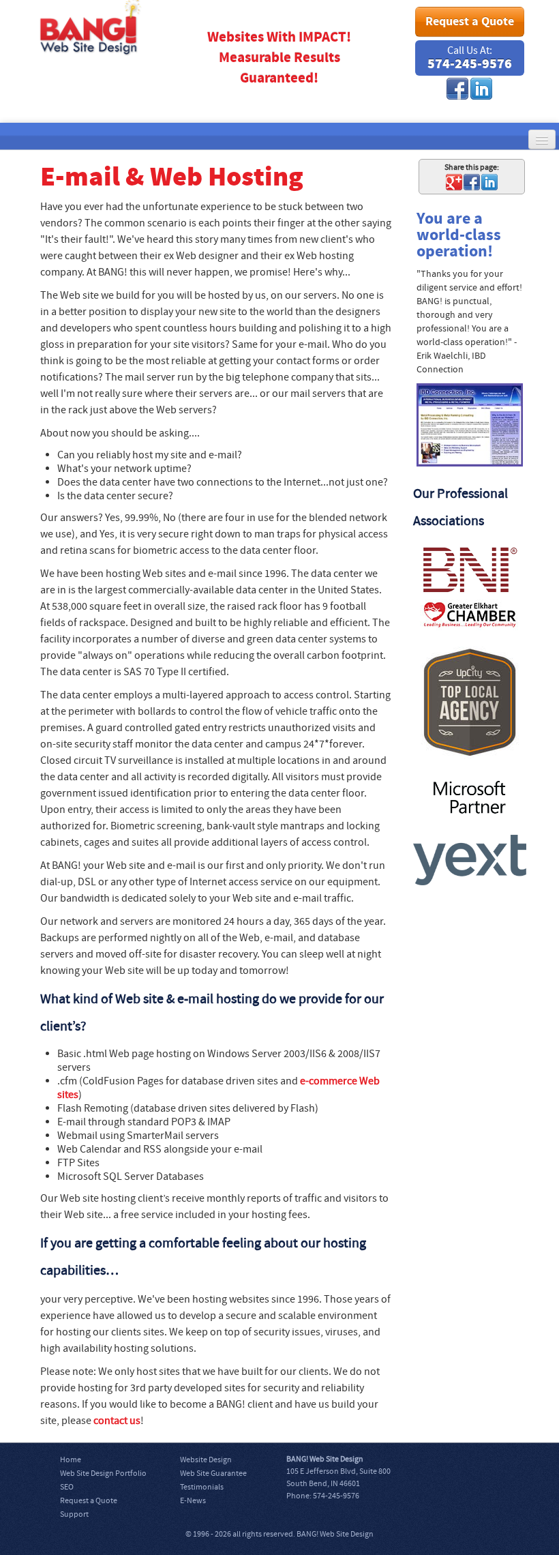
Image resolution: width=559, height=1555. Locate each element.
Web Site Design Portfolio (103, 1473)
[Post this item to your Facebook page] (472, 182)
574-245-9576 (469, 64)
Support (74, 1514)
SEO (67, 1487)
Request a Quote (469, 22)
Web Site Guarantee (213, 1473)
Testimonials (202, 1487)
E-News (193, 1501)
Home (70, 1460)
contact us (116, 1420)
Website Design (206, 1460)
